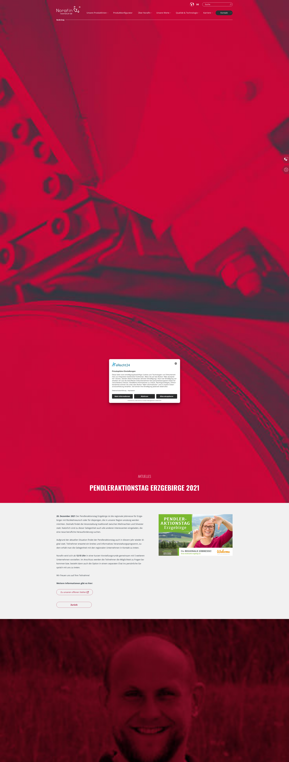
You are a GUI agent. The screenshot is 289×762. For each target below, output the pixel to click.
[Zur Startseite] (68, 10)
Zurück (74, 604)
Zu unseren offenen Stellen (73, 592)
